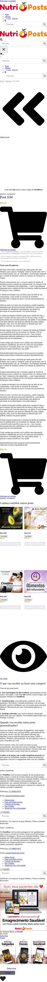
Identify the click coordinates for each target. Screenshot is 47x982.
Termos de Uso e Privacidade (15, 808)
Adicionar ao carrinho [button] (10, 544)
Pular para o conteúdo (8, 1)
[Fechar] (4, 49)
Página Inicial (9, 800)
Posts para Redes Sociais (13, 802)
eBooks (7, 17)
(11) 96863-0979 (15, 791)
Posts (7, 14)
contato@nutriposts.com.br (15, 796)
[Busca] (1, 40)
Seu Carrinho (9, 806)
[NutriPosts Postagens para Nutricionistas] (23, 10)
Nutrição (8, 81)
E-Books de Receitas (12, 804)
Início (2, 81)
